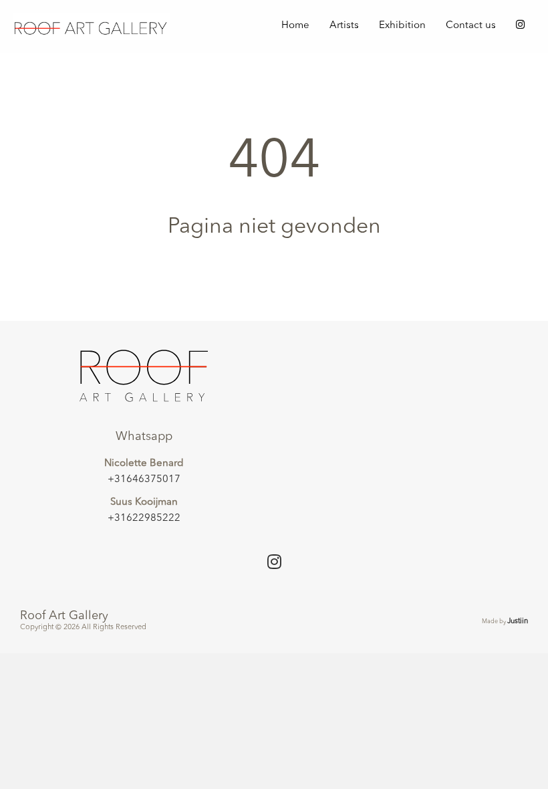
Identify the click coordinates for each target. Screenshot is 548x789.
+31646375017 (144, 480)
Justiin (517, 621)
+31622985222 (144, 519)
